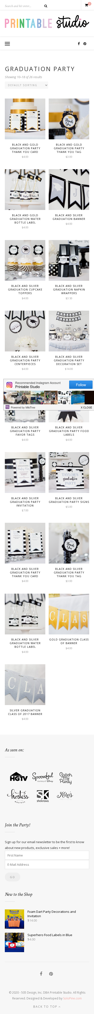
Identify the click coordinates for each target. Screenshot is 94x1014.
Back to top (46, 1007)
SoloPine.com (72, 998)
